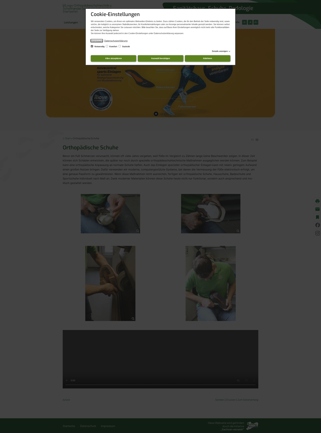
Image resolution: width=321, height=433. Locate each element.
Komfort (113, 46)
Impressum (97, 40)
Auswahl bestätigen (160, 58)
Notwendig (99, 46)
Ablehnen (207, 58)
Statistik (126, 46)
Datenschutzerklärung (116, 40)
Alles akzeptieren (113, 58)
